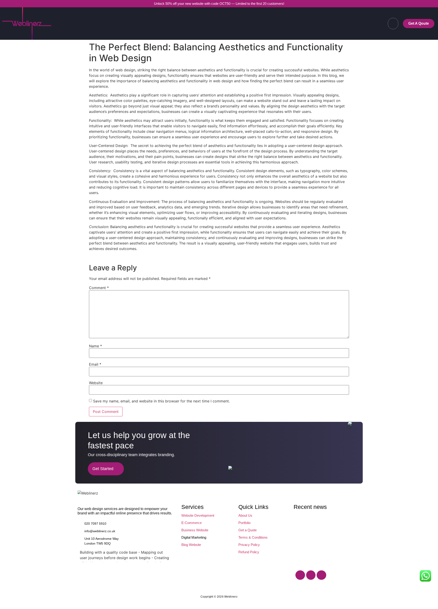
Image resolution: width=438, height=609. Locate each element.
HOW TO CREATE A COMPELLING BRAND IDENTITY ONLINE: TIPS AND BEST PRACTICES (314, 548)
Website (96, 383)
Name (95, 346)
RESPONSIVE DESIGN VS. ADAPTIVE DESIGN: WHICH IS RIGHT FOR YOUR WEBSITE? (313, 522)
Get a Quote (247, 530)
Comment (99, 288)
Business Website (194, 530)
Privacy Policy (249, 545)
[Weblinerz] (88, 493)
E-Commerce (191, 523)
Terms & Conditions (253, 537)
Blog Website (191, 545)
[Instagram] (311, 575)
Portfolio (244, 523)
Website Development (197, 515)
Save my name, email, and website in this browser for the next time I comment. (161, 401)
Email (95, 364)
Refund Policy (248, 552)
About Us (245, 515)
